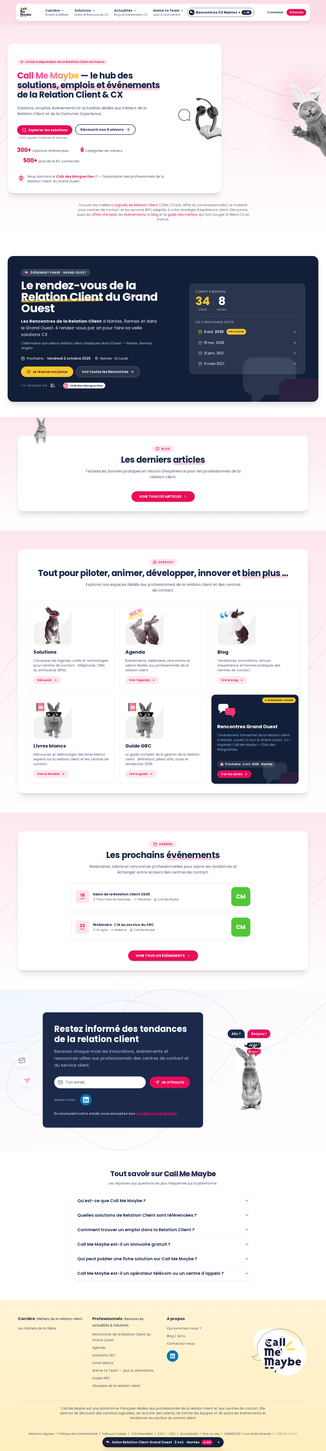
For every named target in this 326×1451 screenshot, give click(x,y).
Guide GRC (101, 1378)
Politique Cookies (114, 1434)
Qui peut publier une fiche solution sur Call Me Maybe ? (137, 1259)
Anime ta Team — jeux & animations (122, 1370)
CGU (172, 1434)
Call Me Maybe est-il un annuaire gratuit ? (123, 1244)
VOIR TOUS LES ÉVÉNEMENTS (160, 955)
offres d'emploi (104, 214)
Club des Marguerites (75, 176)
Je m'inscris (172, 1082)
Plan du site (211, 1434)
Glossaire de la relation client (116, 1385)
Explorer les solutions (48, 130)
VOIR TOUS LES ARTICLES (160, 496)
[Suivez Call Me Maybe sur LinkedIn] (172, 1356)
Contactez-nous (181, 1343)
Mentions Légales (41, 1434)
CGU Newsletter (142, 1434)
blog (154, 214)
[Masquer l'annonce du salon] (219, 1442)
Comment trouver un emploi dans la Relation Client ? (136, 1230)
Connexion (275, 12)
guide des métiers (183, 214)
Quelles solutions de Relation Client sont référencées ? (137, 1215)
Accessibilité (189, 1434)
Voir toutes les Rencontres (105, 371)
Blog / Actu (176, 1336)
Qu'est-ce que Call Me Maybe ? (111, 1201)
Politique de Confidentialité (77, 1434)
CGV (161, 1434)
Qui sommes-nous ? (184, 1328)
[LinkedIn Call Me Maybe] (86, 1099)
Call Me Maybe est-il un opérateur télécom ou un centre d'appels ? (150, 1273)
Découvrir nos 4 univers (102, 129)
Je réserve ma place (50, 371)
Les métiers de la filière (37, 1328)
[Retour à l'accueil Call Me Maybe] (26, 12)
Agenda (98, 1347)
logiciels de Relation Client (136, 205)
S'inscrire (296, 12)
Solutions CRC (104, 1355)
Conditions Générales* (156, 1113)
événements (135, 214)
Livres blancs (102, 1363)
